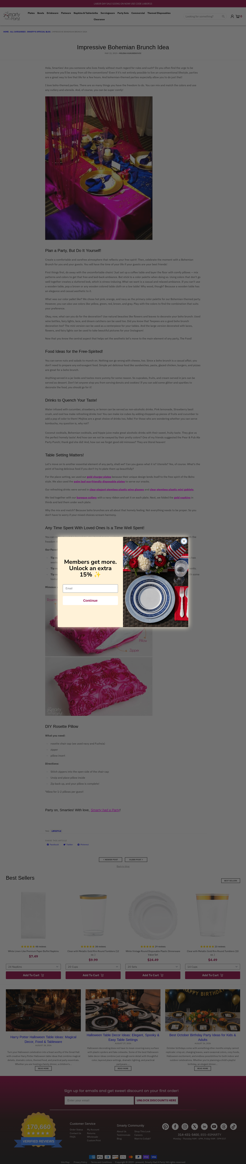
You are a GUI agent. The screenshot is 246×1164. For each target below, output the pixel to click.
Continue (90, 600)
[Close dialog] (184, 541)
